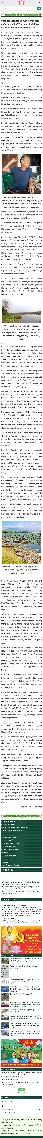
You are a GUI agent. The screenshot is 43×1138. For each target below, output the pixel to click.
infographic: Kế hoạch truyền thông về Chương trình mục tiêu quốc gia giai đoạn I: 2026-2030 (21, 885)
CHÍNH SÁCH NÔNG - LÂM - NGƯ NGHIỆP (15, 828)
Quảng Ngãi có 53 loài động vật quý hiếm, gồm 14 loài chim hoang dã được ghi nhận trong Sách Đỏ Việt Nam (25, 989)
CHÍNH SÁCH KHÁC (9, 824)
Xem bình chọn (21, 1092)
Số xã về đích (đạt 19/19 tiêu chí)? (12, 1077)
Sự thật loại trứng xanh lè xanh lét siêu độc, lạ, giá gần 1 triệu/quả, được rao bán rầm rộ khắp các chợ (25, 1025)
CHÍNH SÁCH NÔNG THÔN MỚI (12, 831)
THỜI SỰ (5, 862)
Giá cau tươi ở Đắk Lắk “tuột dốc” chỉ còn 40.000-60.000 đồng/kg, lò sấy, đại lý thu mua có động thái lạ (25, 961)
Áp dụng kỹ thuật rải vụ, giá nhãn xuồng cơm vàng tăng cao (24, 967)
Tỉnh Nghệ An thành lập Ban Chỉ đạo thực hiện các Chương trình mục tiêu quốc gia (20, 889)
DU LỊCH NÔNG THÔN (9, 846)
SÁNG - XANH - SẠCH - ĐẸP (11, 859)
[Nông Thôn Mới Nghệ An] (21, 3)
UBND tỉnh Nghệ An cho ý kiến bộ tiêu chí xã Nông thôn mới (21, 893)
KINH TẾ (5, 853)
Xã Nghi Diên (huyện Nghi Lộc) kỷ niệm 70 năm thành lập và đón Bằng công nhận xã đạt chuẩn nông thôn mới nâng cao (25, 1005)
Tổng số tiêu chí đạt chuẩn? (10, 1079)
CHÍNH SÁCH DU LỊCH (9, 821)
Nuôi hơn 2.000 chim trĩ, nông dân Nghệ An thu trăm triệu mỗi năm (25, 1011)
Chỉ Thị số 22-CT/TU (10, 914)
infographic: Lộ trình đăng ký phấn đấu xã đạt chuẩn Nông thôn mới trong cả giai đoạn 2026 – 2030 (20, 880)
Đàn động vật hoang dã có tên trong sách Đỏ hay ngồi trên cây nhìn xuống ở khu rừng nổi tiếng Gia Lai (26, 1018)
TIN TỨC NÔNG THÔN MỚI (11, 865)
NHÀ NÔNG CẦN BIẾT (9, 856)
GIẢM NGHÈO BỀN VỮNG (10, 849)
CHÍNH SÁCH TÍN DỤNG (10, 834)
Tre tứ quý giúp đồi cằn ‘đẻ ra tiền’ (21, 994)
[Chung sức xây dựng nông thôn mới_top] (21, 15)
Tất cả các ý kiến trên (8, 1087)
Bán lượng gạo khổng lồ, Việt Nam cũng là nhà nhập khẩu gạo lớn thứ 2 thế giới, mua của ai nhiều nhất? (25, 1033)
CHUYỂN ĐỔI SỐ (8, 840)
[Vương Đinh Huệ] (21, 816)
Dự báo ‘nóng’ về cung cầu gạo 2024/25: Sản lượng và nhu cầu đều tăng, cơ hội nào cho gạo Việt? (25, 982)
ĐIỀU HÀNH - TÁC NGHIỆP (11, 843)
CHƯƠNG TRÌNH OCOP (10, 837)
